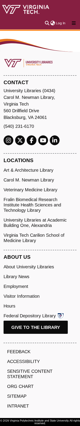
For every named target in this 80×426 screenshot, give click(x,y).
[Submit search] (47, 23)
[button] (52, 23)
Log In (61, 23)
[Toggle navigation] (74, 23)
